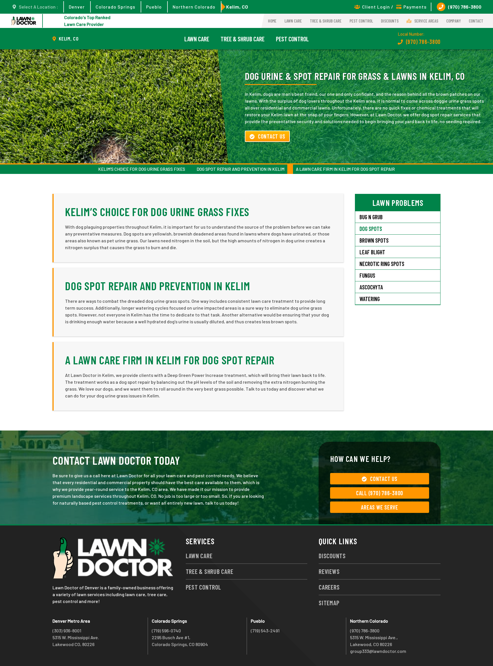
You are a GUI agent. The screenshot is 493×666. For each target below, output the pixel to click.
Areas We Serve (379, 507)
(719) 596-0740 (166, 630)
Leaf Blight (372, 252)
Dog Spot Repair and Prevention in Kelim (240, 169)
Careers (329, 587)
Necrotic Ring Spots (381, 263)
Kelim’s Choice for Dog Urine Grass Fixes (141, 169)
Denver (77, 6)
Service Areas (426, 20)
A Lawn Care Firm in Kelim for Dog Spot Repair (345, 169)
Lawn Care (293, 20)
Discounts (390, 20)
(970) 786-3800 (465, 6)
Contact (476, 20)
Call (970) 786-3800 (379, 493)
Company (453, 20)
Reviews (329, 571)
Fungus (367, 275)
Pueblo (154, 6)
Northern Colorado (194, 6)
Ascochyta (371, 287)
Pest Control (361, 20)
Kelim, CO (237, 6)
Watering (369, 298)
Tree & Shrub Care (326, 20)
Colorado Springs (115, 6)
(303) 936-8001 (66, 630)
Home (272, 20)
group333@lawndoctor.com (378, 651)
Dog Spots (370, 228)
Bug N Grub (371, 217)
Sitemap (329, 602)
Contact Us (271, 136)
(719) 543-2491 (265, 630)
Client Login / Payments (394, 6)
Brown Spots (374, 240)
